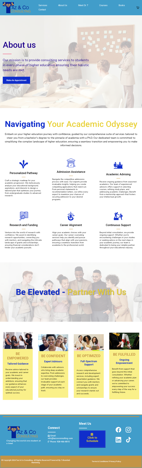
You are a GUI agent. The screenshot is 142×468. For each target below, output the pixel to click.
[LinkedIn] (118, 440)
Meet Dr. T (83, 5)
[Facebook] (118, 430)
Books (122, 5)
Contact (42, 9)
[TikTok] (128, 440)
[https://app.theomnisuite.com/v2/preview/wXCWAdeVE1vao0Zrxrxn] (17, 7)
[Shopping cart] (137, 7)
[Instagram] (128, 430)
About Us (62, 5)
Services (43, 5)
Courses (103, 5)
